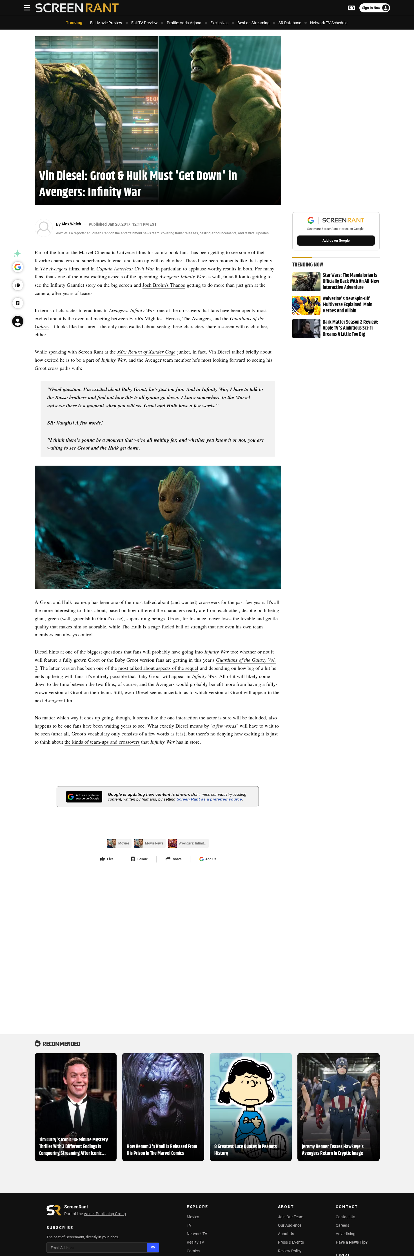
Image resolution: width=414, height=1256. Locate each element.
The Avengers (53, 268)
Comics (193, 1251)
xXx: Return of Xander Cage (146, 351)
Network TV (197, 1233)
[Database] (351, 7)
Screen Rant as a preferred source (209, 799)
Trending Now (307, 264)
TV (189, 1225)
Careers (342, 1225)
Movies (193, 1217)
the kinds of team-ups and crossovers (102, 741)
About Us (286, 1233)
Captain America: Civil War (125, 268)
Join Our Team (290, 1217)
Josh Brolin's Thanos (164, 284)
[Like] (17, 285)
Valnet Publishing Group (105, 1213)
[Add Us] (17, 267)
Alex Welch (71, 224)
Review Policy (290, 1251)
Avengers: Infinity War (182, 276)
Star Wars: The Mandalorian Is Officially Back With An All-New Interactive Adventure (351, 282)
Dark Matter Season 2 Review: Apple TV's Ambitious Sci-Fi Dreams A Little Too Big (350, 328)
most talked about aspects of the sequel (157, 667)
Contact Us (345, 1217)
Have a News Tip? (352, 1242)
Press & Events (291, 1242)
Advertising (345, 1233)
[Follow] (17, 303)
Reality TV (195, 1242)
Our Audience (289, 1225)
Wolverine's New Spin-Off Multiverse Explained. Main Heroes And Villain (347, 305)
